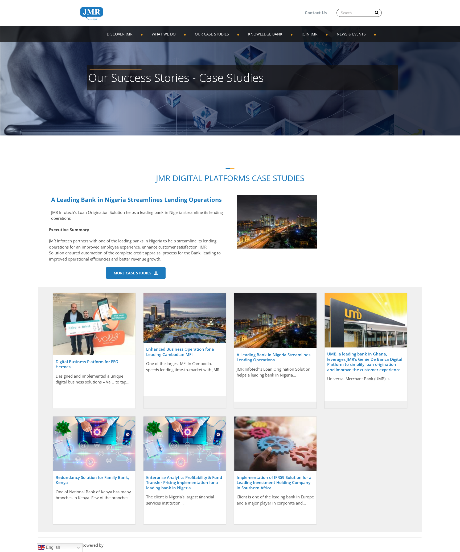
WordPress (115, 545)
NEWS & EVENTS (351, 34)
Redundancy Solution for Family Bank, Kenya (92, 480)
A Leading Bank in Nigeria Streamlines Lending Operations (273, 357)
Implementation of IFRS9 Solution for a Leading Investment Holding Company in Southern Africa (274, 482)
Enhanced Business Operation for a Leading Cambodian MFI (180, 351)
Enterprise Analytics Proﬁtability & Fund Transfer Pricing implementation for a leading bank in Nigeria (184, 482)
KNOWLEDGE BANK (265, 34)
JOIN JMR (310, 34)
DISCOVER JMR (120, 34)
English (52, 547)
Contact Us (316, 12)
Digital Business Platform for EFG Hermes (87, 364)
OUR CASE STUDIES (212, 34)
